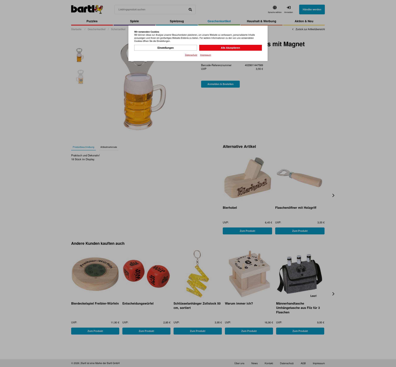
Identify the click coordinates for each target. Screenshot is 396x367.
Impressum (205, 54)
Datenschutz (191, 54)
